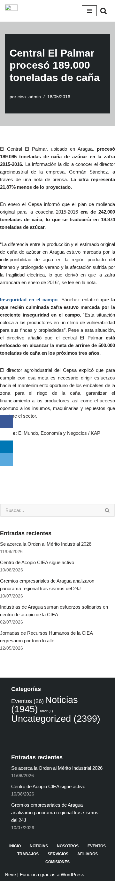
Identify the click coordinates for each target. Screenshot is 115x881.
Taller (46, 711)
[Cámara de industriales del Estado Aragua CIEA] (11, 10)
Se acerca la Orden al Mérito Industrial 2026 (45, 544)
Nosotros (68, 846)
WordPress (72, 874)
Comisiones (57, 862)
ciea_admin (29, 96)
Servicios (58, 854)
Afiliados (87, 854)
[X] (6, 434)
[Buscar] (103, 10)
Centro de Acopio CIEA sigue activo (37, 562)
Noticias (39, 846)
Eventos (27, 701)
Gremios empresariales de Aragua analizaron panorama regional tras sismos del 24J (54, 812)
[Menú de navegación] (89, 10)
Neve (10, 874)
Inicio (15, 846)
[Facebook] (6, 421)
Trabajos (28, 854)
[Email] (6, 459)
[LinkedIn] (6, 446)
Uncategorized (55, 718)
